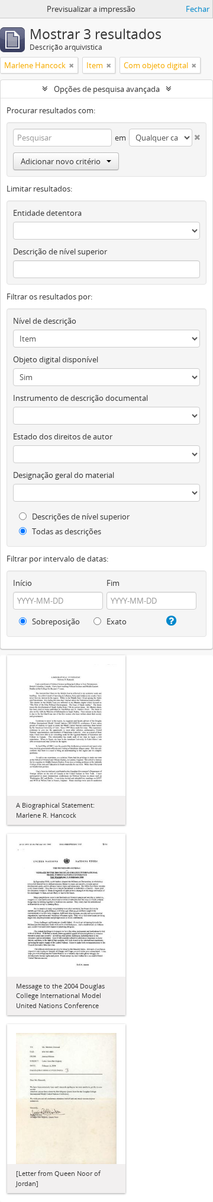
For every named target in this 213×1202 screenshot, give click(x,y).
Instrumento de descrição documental (80, 398)
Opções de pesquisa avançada (107, 89)
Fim (113, 583)
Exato (116, 621)
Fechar (197, 9)
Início (22, 583)
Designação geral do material (63, 475)
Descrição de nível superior (60, 251)
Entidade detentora (47, 213)
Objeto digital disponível (55, 359)
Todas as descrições (65, 531)
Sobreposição (55, 621)
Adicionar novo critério (61, 161)
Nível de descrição (44, 320)
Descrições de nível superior (80, 516)
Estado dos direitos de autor (62, 436)
